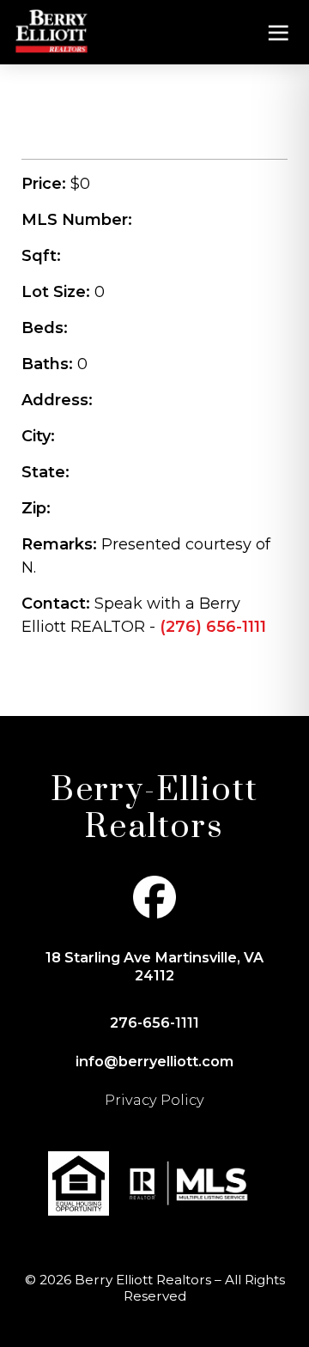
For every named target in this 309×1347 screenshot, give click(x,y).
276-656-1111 (154, 1022)
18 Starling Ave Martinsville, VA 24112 (154, 966)
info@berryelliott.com (154, 1061)
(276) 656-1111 (213, 626)
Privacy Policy (154, 1099)
